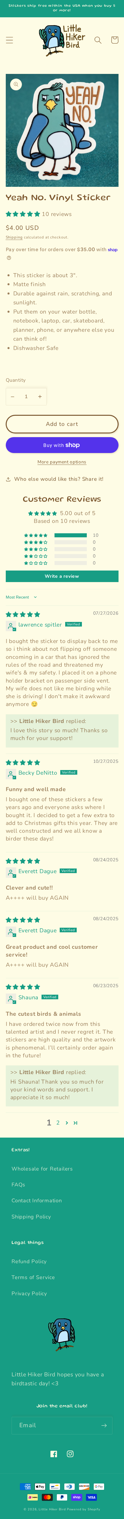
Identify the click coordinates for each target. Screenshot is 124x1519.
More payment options (62, 462)
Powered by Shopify (83, 1509)
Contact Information (37, 1200)
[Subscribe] (104, 1425)
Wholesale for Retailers (42, 1168)
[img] (23, 614)
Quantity (16, 380)
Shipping (14, 237)
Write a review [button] (62, 576)
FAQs (18, 1184)
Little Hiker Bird (52, 1509)
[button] (9, 40)
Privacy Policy (29, 1293)
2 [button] (58, 1123)
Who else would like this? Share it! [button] (58, 479)
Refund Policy (29, 1261)
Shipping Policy (31, 1216)
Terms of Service (33, 1277)
